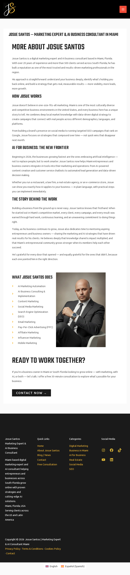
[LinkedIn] (112, 460)
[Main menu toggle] (123, 9)
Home (40, 445)
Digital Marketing (78, 445)
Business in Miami (78, 450)
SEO (71, 469)
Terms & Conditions (32, 548)
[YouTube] (103, 460)
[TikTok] (120, 451)
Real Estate (75, 459)
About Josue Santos (48, 450)
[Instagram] (103, 451)
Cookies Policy (53, 548)
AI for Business (77, 455)
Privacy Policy (12, 548)
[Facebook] (112, 451)
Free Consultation (47, 464)
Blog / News (44, 455)
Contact (41, 459)
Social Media (76, 464)
